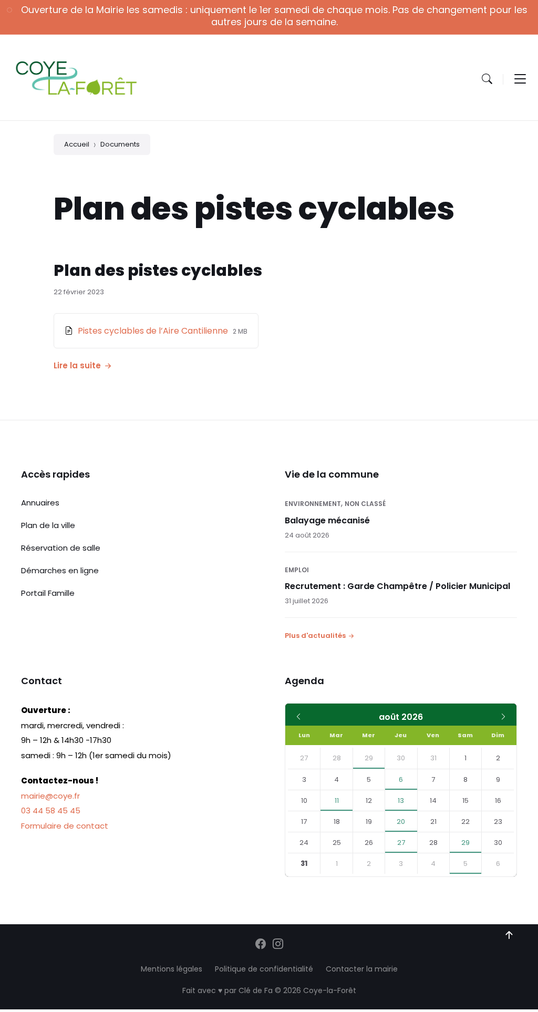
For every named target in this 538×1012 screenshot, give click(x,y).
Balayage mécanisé (327, 520)
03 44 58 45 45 (50, 810)
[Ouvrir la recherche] (487, 78)
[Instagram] (278, 944)
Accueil (76, 144)
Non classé (365, 503)
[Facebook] (260, 944)
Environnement (313, 503)
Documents (120, 144)
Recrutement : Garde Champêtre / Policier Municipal (397, 586)
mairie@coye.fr (50, 795)
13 (401, 801)
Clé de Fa (256, 990)
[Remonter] (509, 935)
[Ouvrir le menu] (520, 78)
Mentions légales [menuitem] (171, 969)
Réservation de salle (60, 547)
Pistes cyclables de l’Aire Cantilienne (154, 331)
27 (401, 843)
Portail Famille (48, 592)
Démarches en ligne (60, 570)
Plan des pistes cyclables (158, 270)
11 (337, 801)
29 (369, 758)
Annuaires (40, 502)
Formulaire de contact (64, 825)
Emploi (297, 569)
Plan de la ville (48, 525)
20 (401, 822)
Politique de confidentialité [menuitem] (264, 969)
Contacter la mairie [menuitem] (362, 969)
